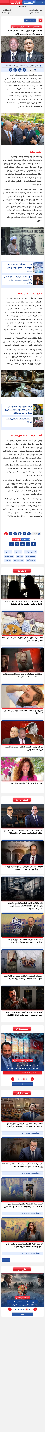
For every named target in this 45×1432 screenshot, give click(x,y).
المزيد (22, 1084)
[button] (32, 1079)
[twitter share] (20, 70)
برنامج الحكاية (9, 556)
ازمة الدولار (18, 552)
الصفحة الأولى (31, 560)
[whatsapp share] (15, 70)
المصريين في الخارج (30, 552)
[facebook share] (24, 70)
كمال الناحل (34, 65)
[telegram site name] (22, 544)
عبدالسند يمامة (30, 556)
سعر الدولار (8, 552)
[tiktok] (11, 544)
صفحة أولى (30, 20)
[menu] (42, 2)
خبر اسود (8, 560)
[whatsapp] (6, 533)
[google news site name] (33, 544)
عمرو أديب (20, 556)
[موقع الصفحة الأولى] (22, 2)
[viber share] (10, 70)
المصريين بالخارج (18, 560)
